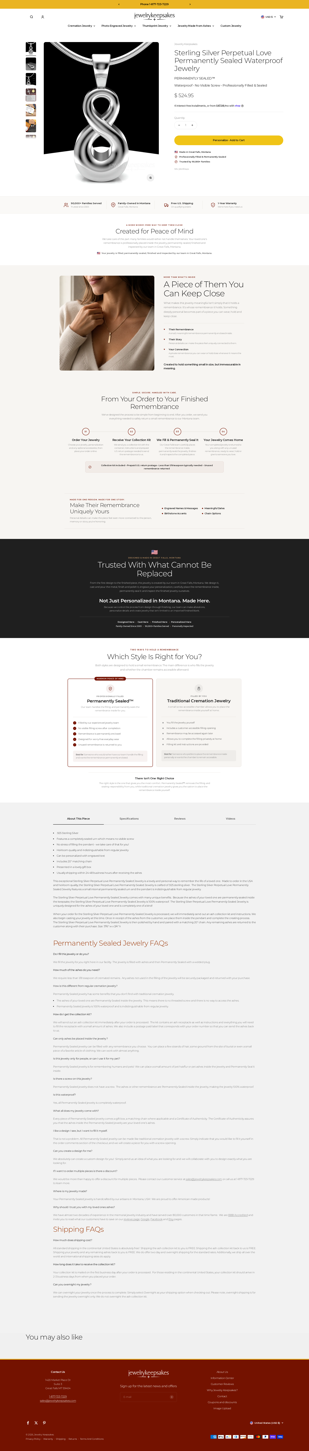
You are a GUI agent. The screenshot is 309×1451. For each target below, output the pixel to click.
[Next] (190, 4)
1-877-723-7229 (58, 1396)
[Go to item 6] (31, 126)
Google (145, 1219)
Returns (73, 1438)
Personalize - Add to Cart (229, 140)
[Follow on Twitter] (36, 1423)
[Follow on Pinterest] (44, 1423)
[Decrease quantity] (179, 125)
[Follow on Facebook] (28, 1423)
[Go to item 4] (31, 95)
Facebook (156, 1219)
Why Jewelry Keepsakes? (222, 1390)
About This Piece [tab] (78, 818)
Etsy (171, 1219)
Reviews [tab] (180, 818)
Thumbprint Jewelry (155, 25)
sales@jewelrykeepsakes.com (58, 1400)
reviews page (132, 1219)
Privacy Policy (33, 1438)
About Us (222, 1372)
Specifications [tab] (129, 818)
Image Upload (222, 1408)
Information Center (222, 1378)
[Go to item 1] (31, 49)
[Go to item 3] (31, 80)
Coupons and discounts (222, 1402)
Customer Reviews (222, 1384)
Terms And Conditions (92, 1438)
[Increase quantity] (192, 125)
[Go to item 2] (31, 64)
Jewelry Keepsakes (185, 44)
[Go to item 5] (31, 111)
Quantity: (179, 117)
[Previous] (118, 4)
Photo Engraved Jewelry (117, 25)
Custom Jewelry (230, 25)
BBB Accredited (238, 1215)
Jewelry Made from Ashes (194, 25)
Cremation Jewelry (80, 25)
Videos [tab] (230, 818)
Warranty (48, 1438)
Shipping (61, 1438)
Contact (222, 1396)
